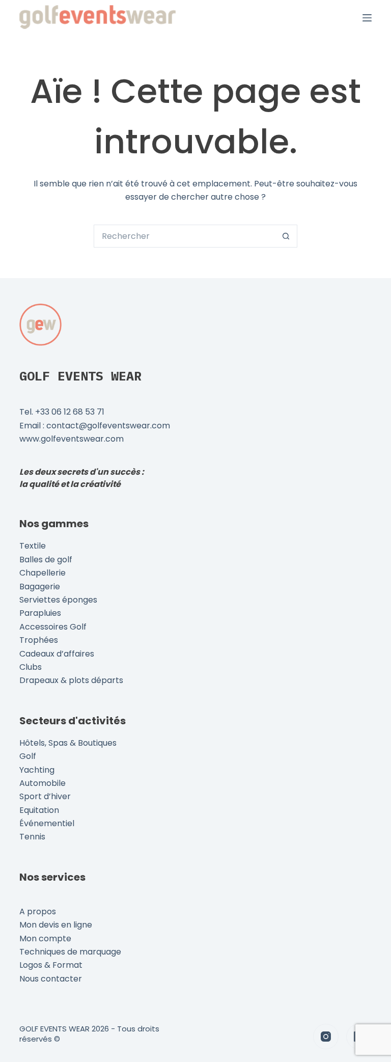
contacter (61, 979)
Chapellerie (42, 573)
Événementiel (46, 823)
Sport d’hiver (45, 796)
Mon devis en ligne (55, 925)
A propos (37, 911)
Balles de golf (45, 559)
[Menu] (367, 17)
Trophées (38, 640)
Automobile (42, 783)
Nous (30, 979)
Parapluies (40, 613)
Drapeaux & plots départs (71, 680)
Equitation (39, 810)
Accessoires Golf (53, 627)
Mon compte (45, 938)
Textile (32, 546)
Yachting (36, 770)
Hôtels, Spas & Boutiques (68, 743)
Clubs (30, 667)
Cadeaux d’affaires (56, 654)
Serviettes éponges (58, 600)
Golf (27, 756)
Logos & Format (50, 965)
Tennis (32, 836)
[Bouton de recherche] (285, 236)
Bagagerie (39, 586)
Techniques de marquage (70, 952)
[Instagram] (326, 1036)
